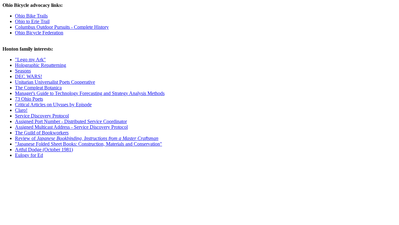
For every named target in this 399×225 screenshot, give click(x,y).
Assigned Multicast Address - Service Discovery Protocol (71, 127)
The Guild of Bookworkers (42, 132)
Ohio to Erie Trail (32, 21)
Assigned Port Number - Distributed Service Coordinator (71, 121)
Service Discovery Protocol (42, 115)
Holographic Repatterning (40, 65)
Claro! (21, 110)
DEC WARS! (28, 76)
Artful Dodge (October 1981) (44, 149)
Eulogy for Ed (29, 155)
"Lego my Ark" (30, 59)
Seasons (23, 70)
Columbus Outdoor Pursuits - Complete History (62, 27)
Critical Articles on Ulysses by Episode (53, 104)
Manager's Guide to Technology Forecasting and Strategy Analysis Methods (90, 93)
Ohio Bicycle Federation (39, 32)
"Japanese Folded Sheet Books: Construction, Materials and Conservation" (88, 144)
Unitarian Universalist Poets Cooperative (55, 82)
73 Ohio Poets (29, 99)
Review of (86, 138)
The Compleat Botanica (38, 87)
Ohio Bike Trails (31, 15)
